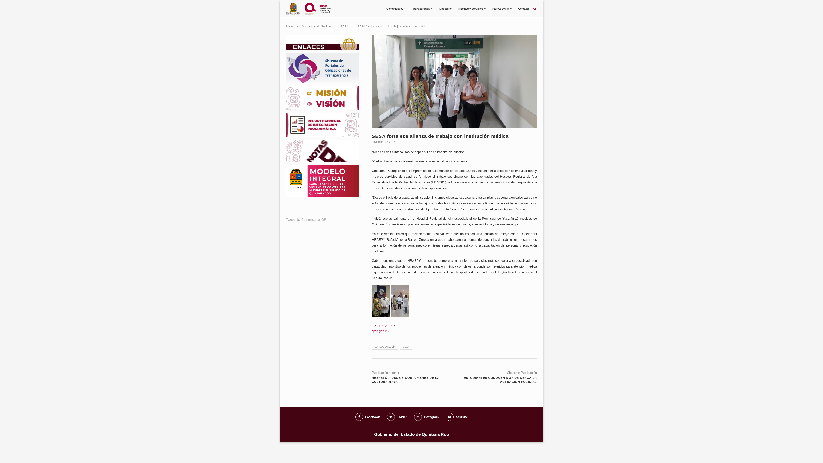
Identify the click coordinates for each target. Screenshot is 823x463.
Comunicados (394, 8)
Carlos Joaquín (385, 347)
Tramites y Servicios (470, 8)
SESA (344, 26)
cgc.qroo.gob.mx (383, 325)
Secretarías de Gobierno (317, 26)
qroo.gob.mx (380, 331)
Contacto (523, 8)
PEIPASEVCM (500, 8)
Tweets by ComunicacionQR (306, 219)
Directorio (445, 8)
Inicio (289, 26)
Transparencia (421, 8)
